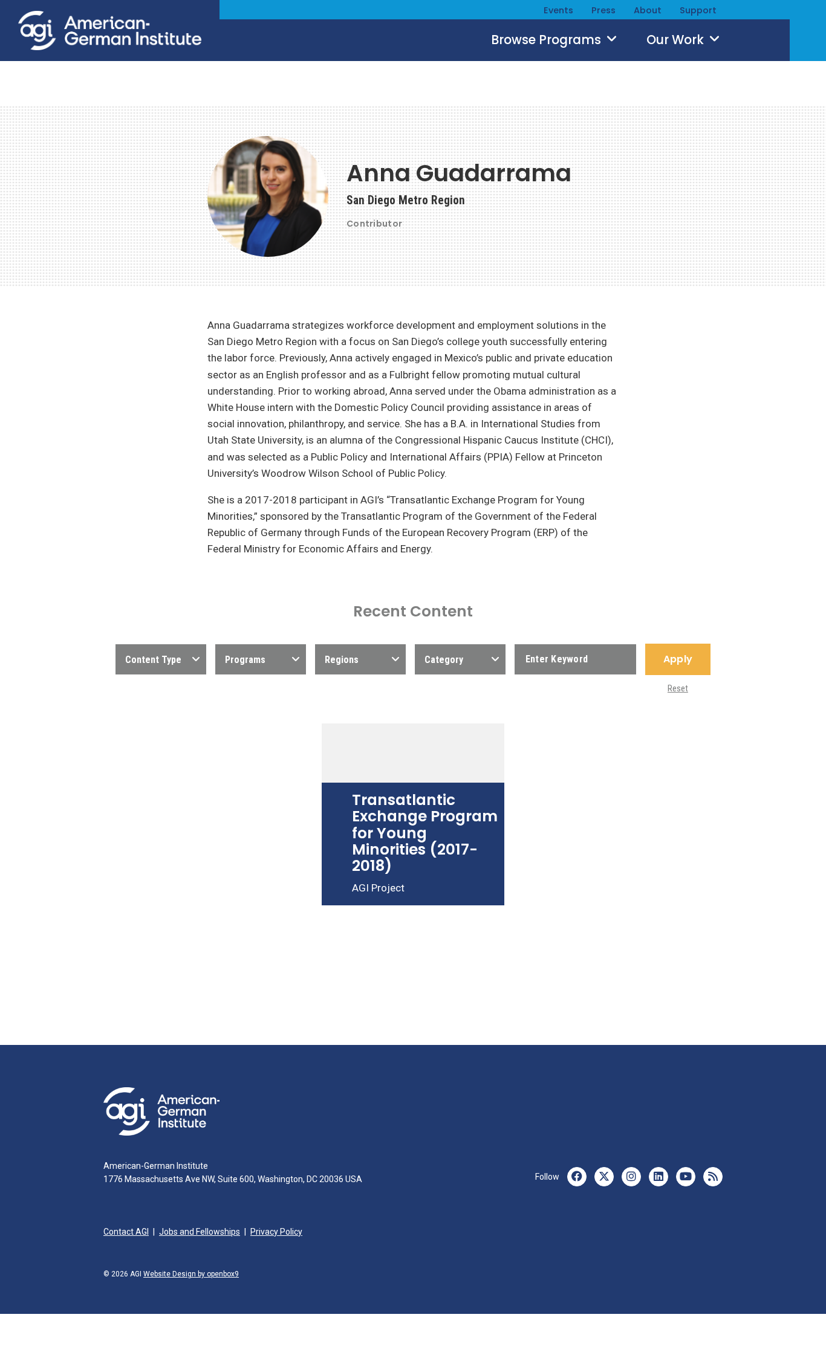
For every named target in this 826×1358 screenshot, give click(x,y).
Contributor (374, 224)
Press (603, 10)
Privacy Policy (276, 1232)
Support (698, 10)
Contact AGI (126, 1232)
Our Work (676, 39)
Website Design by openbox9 (191, 1274)
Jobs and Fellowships (199, 1232)
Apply (677, 659)
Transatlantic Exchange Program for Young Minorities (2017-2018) (425, 832)
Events (558, 10)
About (648, 10)
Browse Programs (547, 39)
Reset (678, 688)
